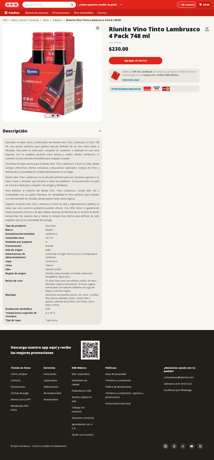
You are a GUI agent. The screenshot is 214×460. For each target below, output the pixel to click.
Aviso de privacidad (115, 374)
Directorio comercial (83, 417)
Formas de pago (20, 393)
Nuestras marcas (36, 12)
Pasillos (14, 13)
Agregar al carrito (135, 60)
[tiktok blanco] (183, 446)
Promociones (61, 12)
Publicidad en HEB (81, 390)
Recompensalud (52, 393)
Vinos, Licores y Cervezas (25, 20)
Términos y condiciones (118, 380)
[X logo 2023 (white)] (200, 446)
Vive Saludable (83, 12)
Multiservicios (51, 386)
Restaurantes (51, 399)
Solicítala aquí (130, 79)
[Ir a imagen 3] (57, 115)
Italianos (57, 20)
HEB (5, 20)
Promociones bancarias (126, 88)
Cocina (101, 12)
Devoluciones (18, 386)
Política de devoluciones (118, 386)
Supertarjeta (50, 380)
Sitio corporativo (81, 374)
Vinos (46, 20)
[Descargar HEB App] (90, 350)
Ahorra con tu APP (21, 399)
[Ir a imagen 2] (53, 115)
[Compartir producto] (207, 29)
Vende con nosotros (83, 434)
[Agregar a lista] (98, 28)
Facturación (50, 374)
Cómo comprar (19, 374)
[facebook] (174, 446)
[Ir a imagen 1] (47, 115)
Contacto (16, 380)
